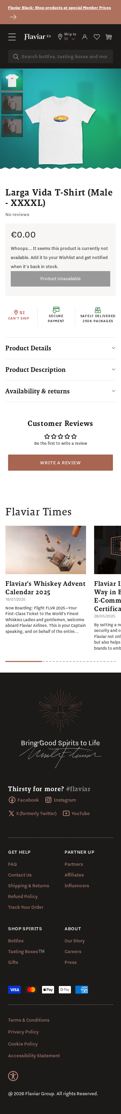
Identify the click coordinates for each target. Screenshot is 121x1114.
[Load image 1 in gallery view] (12, 80)
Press (71, 962)
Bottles (16, 941)
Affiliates (74, 875)
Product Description (35, 370)
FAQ (12, 864)
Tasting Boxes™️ (26, 951)
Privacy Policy (23, 1032)
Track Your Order (25, 907)
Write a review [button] (60, 463)
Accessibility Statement (34, 1056)
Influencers (77, 886)
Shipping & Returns (28, 886)
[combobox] (60, 56)
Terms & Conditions (28, 1020)
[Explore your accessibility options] (13, 1076)
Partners (74, 864)
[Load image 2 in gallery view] (12, 103)
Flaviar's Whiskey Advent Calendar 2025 (45, 588)
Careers (73, 951)
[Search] (16, 56)
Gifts (13, 962)
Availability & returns (37, 391)
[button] (12, 37)
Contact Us (20, 875)
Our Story (75, 941)
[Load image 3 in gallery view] (12, 126)
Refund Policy (23, 896)
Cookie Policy (23, 1044)
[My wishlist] (97, 37)
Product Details (28, 348)
